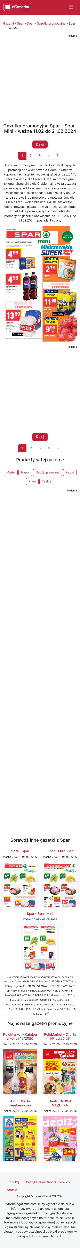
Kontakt (11, 1190)
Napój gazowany (47, 472)
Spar (20, 23)
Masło (10, 472)
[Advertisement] (40, 78)
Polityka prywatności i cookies (48, 1182)
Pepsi (70, 472)
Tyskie (46, 481)
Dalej (40, 144)
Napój (25, 472)
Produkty (12, 1182)
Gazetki (8, 23)
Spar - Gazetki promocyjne (46, 23)
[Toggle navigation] (71, 7)
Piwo (32, 481)
